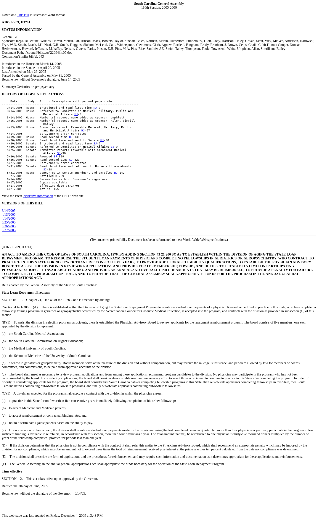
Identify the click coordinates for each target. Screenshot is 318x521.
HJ (95, 107)
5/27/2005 (9, 230)
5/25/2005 (9, 222)
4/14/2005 (9, 218)
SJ (95, 143)
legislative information (38, 196)
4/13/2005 (9, 214)
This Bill (23, 15)
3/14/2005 (9, 210)
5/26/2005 (9, 226)
